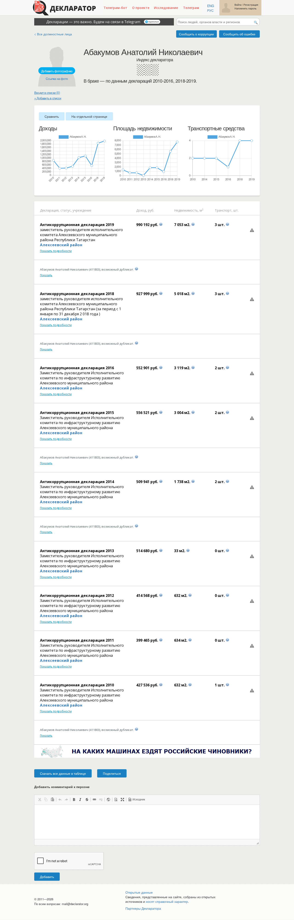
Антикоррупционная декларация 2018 (77, 293)
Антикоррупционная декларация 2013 (77, 550)
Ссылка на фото (57, 78)
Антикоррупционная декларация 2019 (77, 224)
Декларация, (49, 210)
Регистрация (250, 4)
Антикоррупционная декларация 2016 (77, 367)
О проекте (140, 8)
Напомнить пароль (246, 8)
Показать (46, 275)
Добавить (47, 876)
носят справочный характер (167, 901)
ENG (210, 5)
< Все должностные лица (53, 34)
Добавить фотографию (56, 71)
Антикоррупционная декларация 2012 (77, 595)
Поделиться (112, 773)
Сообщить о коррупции (196, 34)
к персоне (82, 786)
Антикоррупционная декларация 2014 (77, 481)
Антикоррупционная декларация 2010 (77, 685)
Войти (238, 4)
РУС (210, 10)
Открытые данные (139, 892)
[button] (39, 800)
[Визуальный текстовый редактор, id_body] (147, 822)
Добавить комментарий (62, 786)
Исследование (166, 8)
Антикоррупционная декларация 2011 (77, 640)
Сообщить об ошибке (239, 34)
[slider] (41, 189)
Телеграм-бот (115, 8)
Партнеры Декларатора (143, 908)
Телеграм (191, 8)
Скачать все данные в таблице (63, 773)
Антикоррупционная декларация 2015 (77, 412)
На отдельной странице (89, 116)
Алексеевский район (61, 244)
